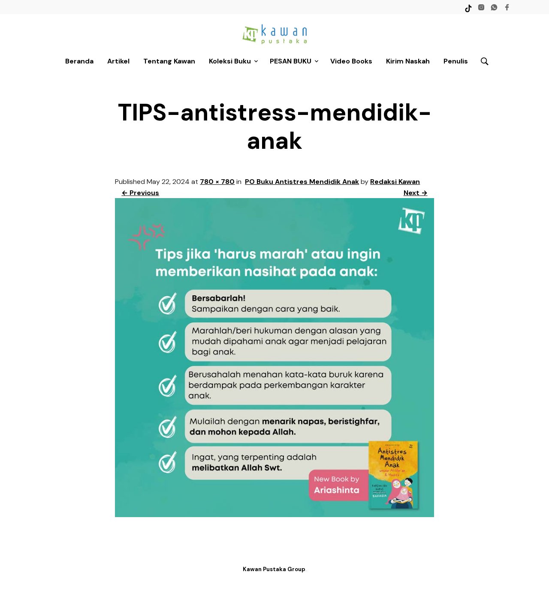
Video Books (351, 61)
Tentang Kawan (169, 61)
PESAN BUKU (290, 61)
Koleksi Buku (230, 61)
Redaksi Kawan (395, 181)
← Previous (140, 192)
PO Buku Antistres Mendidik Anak (302, 181)
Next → (416, 192)
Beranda (79, 61)
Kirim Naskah (408, 61)
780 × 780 (217, 181)
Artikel (118, 61)
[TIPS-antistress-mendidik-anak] (274, 514)
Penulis (455, 61)
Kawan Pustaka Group (274, 569)
